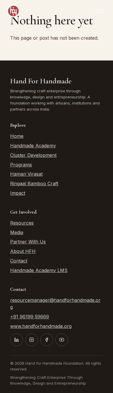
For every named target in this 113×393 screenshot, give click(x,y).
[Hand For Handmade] (13, 11)
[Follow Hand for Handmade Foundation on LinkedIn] (16, 339)
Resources (22, 223)
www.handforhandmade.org (41, 326)
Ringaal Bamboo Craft (34, 183)
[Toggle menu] (99, 11)
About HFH (23, 251)
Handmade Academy (33, 145)
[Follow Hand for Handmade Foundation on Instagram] (31, 339)
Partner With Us (28, 242)
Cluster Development (33, 155)
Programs (21, 165)
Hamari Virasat (26, 174)
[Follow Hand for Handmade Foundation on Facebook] (46, 339)
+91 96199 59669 (29, 316)
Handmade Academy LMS (39, 270)
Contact (18, 261)
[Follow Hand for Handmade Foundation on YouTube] (61, 339)
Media (16, 232)
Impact (17, 193)
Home (16, 136)
